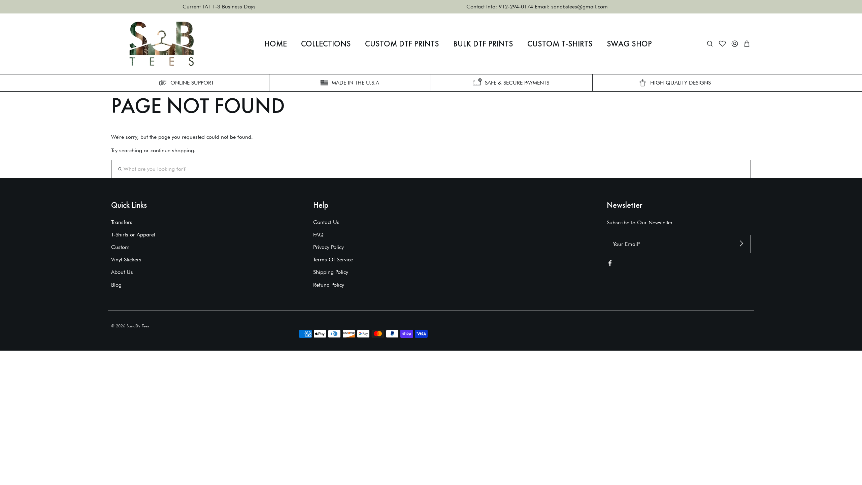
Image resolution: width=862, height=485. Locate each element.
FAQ (318, 234)
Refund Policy (328, 285)
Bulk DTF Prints (483, 43)
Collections (326, 43)
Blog (116, 285)
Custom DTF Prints (402, 43)
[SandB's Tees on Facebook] (610, 264)
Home (275, 43)
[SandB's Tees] (161, 43)
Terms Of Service (333, 259)
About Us (122, 272)
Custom (120, 247)
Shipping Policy (330, 272)
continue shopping (172, 150)
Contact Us (326, 222)
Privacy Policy (328, 247)
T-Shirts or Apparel (133, 234)
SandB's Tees (138, 325)
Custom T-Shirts (560, 43)
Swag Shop (629, 43)
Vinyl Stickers (126, 259)
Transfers (121, 222)
